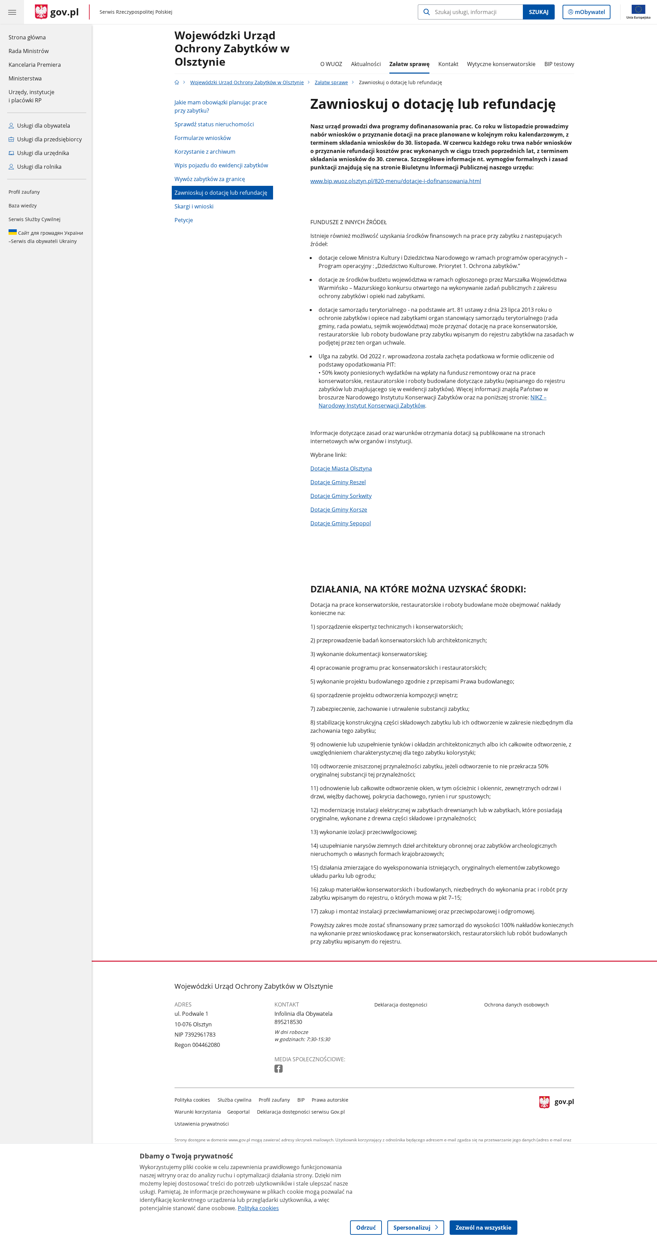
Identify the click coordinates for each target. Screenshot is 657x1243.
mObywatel (590, 13)
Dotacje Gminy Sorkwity (341, 496)
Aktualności (366, 64)
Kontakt (448, 64)
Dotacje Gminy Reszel (338, 482)
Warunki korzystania (198, 1112)
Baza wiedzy (23, 205)
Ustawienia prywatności (202, 1123)
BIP (301, 1100)
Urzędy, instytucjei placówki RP (31, 96)
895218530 (288, 1022)
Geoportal (238, 1112)
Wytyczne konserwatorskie (501, 64)
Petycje (184, 220)
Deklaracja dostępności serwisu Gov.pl (301, 1112)
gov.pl (564, 1110)
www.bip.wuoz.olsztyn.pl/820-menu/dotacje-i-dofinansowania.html (395, 181)
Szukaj (539, 12)
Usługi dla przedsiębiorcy (49, 139)
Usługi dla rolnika (39, 166)
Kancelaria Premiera (35, 64)
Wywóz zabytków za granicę (210, 179)
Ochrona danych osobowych (516, 1004)
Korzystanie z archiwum (205, 151)
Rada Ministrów (29, 51)
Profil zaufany (24, 192)
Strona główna (35, 37)
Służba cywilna (235, 1100)
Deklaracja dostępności (400, 1004)
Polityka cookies (192, 1100)
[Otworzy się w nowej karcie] (279, 1069)
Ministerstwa (25, 78)
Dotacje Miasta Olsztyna (341, 468)
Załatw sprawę (409, 64)
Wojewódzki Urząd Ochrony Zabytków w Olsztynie (232, 49)
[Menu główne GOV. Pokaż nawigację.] (12, 12)
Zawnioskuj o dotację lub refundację (221, 192)
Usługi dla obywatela (43, 125)
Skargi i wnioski (194, 206)
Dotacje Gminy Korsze (338, 509)
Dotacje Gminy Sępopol (340, 523)
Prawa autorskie (330, 1100)
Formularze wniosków (203, 138)
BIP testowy (559, 64)
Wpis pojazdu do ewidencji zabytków (221, 165)
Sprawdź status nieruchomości (214, 124)
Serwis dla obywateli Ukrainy (46, 237)
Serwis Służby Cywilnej (35, 219)
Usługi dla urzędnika (42, 153)
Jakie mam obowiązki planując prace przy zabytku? (221, 106)
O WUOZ (331, 64)
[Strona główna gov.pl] (177, 82)
